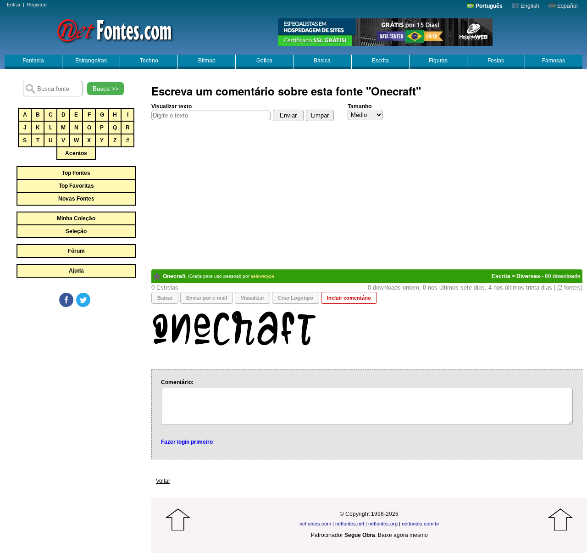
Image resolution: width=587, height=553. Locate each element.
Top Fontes (76, 173)
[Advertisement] (75, 377)
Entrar (14, 4)
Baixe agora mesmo (403, 535)
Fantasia (33, 60)
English (529, 6)
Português (488, 6)
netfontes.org (383, 523)
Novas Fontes (76, 199)
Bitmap (207, 60)
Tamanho (359, 106)
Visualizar (252, 298)
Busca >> (106, 88)
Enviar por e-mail (206, 298)
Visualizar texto (171, 106)
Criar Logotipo (295, 298)
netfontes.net (349, 523)
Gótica (264, 60)
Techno (149, 60)
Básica (322, 60)
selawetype (263, 276)
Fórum (76, 251)
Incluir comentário (349, 298)
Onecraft (174, 276)
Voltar (163, 481)
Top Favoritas (76, 186)
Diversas (528, 276)
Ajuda (76, 271)
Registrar (37, 4)
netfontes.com (315, 523)
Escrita (380, 60)
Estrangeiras (91, 60)
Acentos (76, 153)
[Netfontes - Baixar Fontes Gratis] (114, 30)
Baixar (164, 298)
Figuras (438, 60)
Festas (495, 60)
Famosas (553, 60)
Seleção (76, 231)
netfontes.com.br (420, 523)
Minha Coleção (76, 218)
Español (567, 6)
